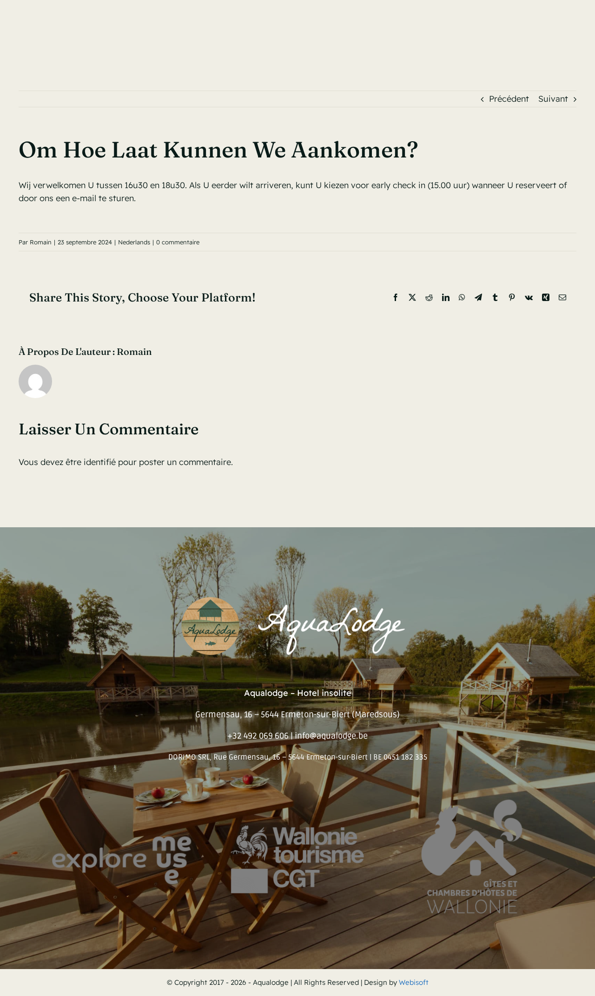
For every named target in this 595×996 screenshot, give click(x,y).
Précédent (509, 98)
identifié (100, 462)
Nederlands (134, 242)
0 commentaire (177, 242)
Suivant (553, 98)
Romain (41, 242)
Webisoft (414, 982)
